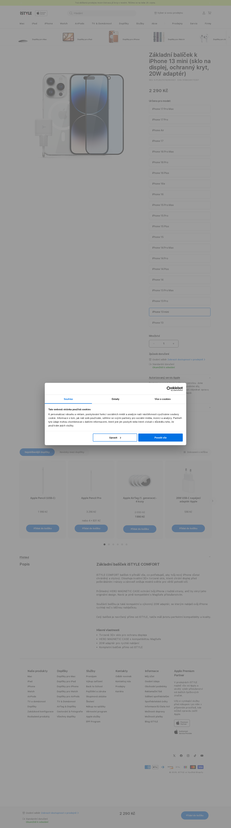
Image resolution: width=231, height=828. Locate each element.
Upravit (113, 437)
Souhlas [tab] (68, 399)
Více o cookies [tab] (163, 399)
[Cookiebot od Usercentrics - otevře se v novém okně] (169, 388)
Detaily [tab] (115, 399)
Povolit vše (160, 437)
